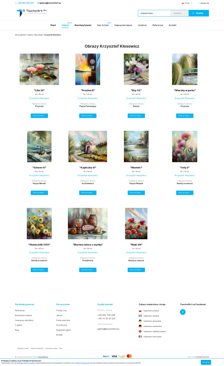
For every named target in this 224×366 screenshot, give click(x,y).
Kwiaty (136, 106)
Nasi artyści (38, 35)
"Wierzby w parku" (185, 90)
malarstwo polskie (151, 311)
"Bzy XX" (136, 90)
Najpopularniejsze (123, 25)
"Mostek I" (136, 167)
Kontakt (172, 25)
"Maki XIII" (136, 244)
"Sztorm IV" (39, 167)
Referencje (157, 25)
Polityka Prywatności (37, 348)
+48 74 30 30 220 (106, 318)
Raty (60, 348)
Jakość (59, 315)
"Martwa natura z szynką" (88, 244)
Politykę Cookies (29, 363)
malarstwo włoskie (151, 316)
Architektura (88, 183)
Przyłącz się (61, 310)
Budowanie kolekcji (23, 315)
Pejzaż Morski (39, 183)
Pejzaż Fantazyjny (87, 106)
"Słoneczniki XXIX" (39, 244)
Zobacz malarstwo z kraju (152, 304)
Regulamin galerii (63, 330)
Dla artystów (63, 304)
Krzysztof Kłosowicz (39, 98)
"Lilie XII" (39, 90)
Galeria (30, 35)
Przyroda (39, 106)
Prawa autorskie (63, 320)
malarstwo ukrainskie (152, 321)
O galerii (18, 325)
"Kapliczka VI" (87, 167)
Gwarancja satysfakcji (24, 320)
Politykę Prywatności (82, 363)
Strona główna (20, 35)
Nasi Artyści (103, 25)
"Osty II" (185, 167)
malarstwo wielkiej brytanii (155, 331)
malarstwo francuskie (153, 337)
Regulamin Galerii (23, 348)
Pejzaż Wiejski (136, 183)
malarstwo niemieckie (153, 326)
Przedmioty (87, 260)
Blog (17, 330)
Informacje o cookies (51, 348)
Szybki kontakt (105, 304)
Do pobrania (61, 325)
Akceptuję (206, 362)
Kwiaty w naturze (185, 183)
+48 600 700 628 (25, 3)
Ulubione (142, 25)
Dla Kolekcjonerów (24, 304)
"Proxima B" (88, 90)
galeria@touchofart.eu (50, 3)
